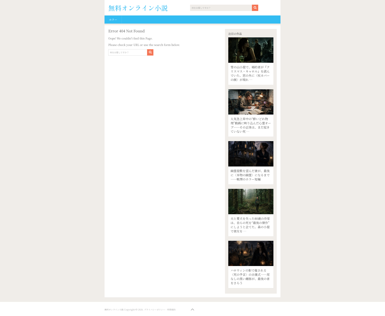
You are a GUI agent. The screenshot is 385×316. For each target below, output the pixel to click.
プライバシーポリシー (154, 309)
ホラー (113, 19)
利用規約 (171, 309)
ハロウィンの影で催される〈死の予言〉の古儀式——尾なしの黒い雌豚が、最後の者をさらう (250, 276)
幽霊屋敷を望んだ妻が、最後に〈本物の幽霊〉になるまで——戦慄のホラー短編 (250, 175)
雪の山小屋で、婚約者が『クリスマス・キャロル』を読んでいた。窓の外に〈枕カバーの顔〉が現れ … (250, 73)
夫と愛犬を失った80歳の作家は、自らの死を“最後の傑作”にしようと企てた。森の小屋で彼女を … (250, 224)
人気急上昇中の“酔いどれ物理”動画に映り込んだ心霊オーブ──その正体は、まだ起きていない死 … (251, 125)
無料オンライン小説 (138, 8)
